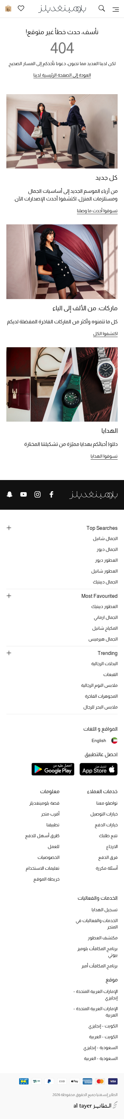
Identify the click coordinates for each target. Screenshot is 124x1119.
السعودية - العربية (101, 1058)
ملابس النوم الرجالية (99, 685)
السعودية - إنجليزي (100, 1047)
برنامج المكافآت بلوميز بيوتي (97, 952)
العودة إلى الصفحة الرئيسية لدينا (62, 75)
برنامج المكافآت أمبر (99, 965)
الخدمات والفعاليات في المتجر (97, 923)
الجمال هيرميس (103, 639)
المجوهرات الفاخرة (101, 696)
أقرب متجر (50, 813)
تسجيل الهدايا (105, 909)
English (99, 740)
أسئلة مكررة (107, 868)
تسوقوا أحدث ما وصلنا (97, 210)
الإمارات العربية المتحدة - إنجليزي (95, 994)
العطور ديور (106, 560)
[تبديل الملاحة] (116, 9)
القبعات (110, 674)
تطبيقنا (52, 824)
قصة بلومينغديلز (44, 803)
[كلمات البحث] (102, 9)
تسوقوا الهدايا (104, 456)
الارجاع (112, 846)
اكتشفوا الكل (105, 333)
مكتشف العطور (103, 937)
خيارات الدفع (106, 824)
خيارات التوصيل (104, 813)
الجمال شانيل (105, 538)
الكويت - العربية (103, 1036)
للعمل (53, 846)
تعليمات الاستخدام (42, 868)
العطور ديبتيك (104, 606)
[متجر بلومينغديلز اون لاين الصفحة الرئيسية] (62, 8)
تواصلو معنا (107, 803)
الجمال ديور (107, 549)
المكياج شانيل (105, 628)
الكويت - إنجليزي (103, 1025)
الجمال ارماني (106, 617)
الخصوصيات (48, 857)
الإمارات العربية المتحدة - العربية (95, 1012)
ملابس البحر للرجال (100, 707)
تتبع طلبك (108, 835)
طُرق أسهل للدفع (42, 835)
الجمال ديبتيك (105, 581)
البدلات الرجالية (104, 663)
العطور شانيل (104, 571)
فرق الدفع (108, 857)
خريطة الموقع (46, 879)
